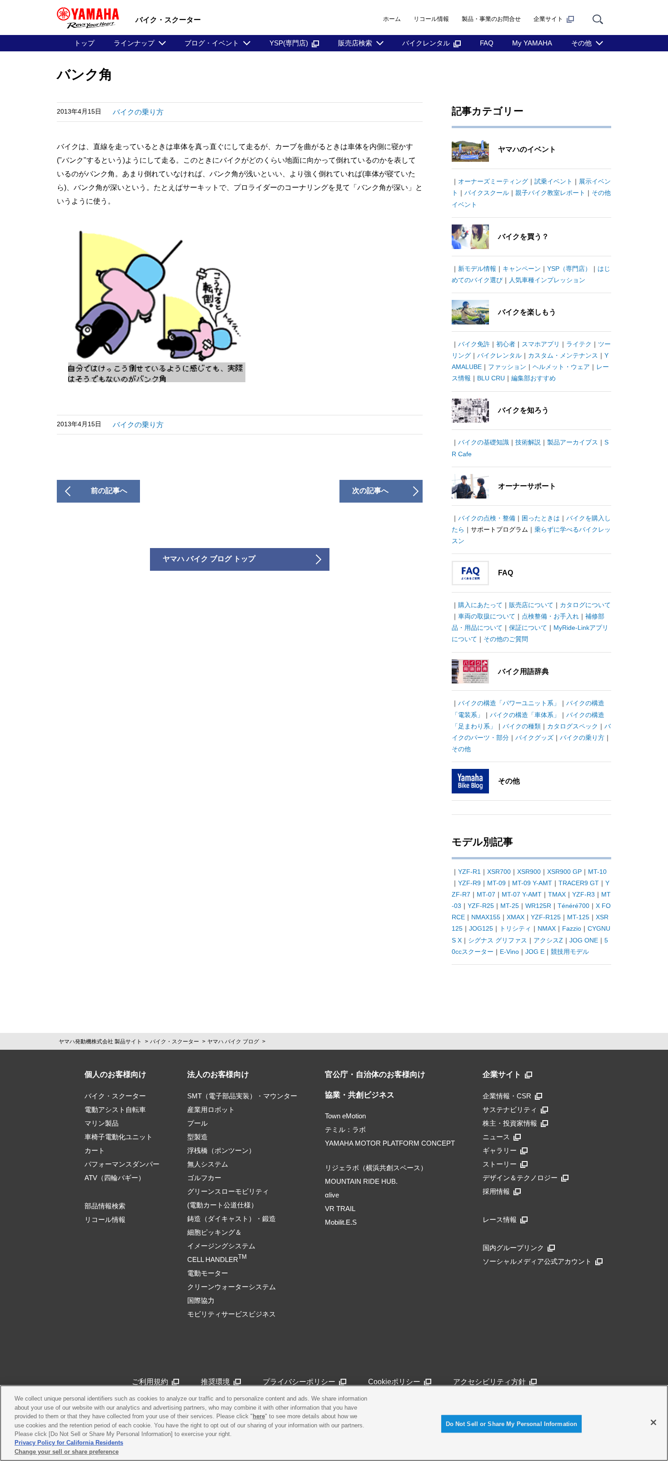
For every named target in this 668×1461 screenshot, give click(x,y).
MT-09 (496, 883)
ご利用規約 (150, 1382)
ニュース (496, 1137)
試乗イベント (553, 181)
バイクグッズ (534, 737)
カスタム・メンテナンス (563, 355)
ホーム (392, 18)
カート (95, 1150)
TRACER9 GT (578, 883)
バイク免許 (474, 344)
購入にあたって (480, 604)
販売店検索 (355, 43)
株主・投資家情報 (510, 1123)
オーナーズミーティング (493, 181)
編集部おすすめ (533, 378)
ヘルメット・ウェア (561, 366)
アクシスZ (548, 940)
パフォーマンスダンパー (122, 1164)
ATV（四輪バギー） (115, 1178)
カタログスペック (572, 726)
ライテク (579, 344)
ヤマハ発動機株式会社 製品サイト (100, 1041)
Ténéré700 (573, 905)
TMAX (557, 894)
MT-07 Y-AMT (522, 894)
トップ (84, 43)
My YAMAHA (532, 43)
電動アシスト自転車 (115, 1109)
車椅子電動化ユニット (119, 1137)
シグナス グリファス (497, 940)
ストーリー (500, 1164)
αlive (332, 1195)
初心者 (505, 344)
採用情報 (496, 1191)
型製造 (197, 1137)
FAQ (487, 43)
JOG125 (481, 928)
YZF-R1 (469, 871)
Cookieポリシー (394, 1382)
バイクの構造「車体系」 (525, 714)
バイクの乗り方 (138, 112)
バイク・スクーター (174, 1041)
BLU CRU (491, 378)
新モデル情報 (477, 268)
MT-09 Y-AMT (532, 883)
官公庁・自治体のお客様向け (375, 1074)
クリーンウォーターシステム (231, 1287)
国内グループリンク (513, 1248)
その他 (581, 43)
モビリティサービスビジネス (231, 1314)
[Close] (653, 1422)
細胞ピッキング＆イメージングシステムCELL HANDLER (221, 1245)
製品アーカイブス (572, 442)
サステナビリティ (510, 1109)
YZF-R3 (583, 894)
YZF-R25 (481, 905)
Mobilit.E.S (341, 1222)
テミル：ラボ (345, 1129)
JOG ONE (583, 940)
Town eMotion (345, 1116)
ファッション (507, 366)
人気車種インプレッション (547, 280)
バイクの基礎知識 (483, 442)
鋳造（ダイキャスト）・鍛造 (231, 1218)
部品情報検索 (105, 1206)
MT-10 (597, 871)
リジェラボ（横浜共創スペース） (376, 1168)
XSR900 (529, 871)
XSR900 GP (564, 871)
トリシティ (515, 928)
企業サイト (548, 18)
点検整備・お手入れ (550, 616)
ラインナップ (134, 43)
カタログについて (585, 604)
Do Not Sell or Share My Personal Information (512, 1423)
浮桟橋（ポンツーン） (221, 1150)
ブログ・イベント (211, 43)
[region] (334, 1423)
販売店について (531, 604)
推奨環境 (215, 1382)
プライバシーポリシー (299, 1382)
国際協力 (200, 1300)
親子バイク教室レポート (550, 192)
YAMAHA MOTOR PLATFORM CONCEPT (390, 1143)
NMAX (547, 928)
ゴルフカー (204, 1178)
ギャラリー (500, 1150)
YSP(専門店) (288, 43)
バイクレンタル (426, 43)
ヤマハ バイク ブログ (233, 1041)
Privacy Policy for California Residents (69, 1443)
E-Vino (509, 951)
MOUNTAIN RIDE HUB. (361, 1181)
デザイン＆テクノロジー (520, 1178)
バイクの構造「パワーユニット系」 (509, 703)
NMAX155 (485, 917)
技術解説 (528, 442)
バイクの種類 (522, 726)
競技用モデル (570, 951)
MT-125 (578, 917)
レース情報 (500, 1219)
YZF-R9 (469, 883)
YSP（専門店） (569, 268)
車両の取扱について (486, 616)
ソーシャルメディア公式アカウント (537, 1261)
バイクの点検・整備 (486, 518)
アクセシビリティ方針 (489, 1382)
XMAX (515, 917)
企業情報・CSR (507, 1096)
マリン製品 (102, 1123)
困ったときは (541, 518)
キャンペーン (522, 268)
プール (197, 1123)
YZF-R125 (546, 917)
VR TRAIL (340, 1208)
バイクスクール (486, 192)
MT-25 (509, 905)
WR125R (538, 905)
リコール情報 (431, 18)
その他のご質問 (506, 639)
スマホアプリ (541, 344)
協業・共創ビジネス (359, 1095)
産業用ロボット (211, 1109)
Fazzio (571, 928)
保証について (528, 627)
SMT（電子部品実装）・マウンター (242, 1096)
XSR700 (499, 871)
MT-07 (486, 894)
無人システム (207, 1164)
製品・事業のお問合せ (491, 18)
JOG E (534, 951)
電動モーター (207, 1273)
